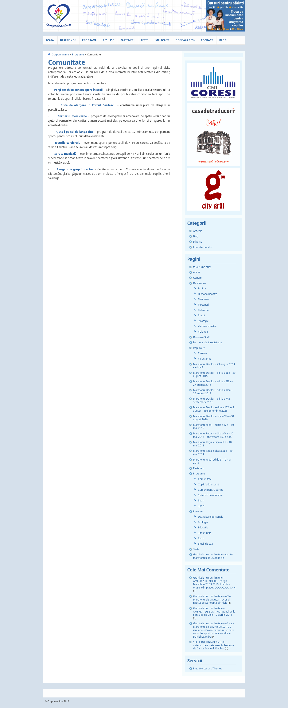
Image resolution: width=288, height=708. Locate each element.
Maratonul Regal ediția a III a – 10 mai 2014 (213, 452)
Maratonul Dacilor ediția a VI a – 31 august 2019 (213, 417)
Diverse (197, 241)
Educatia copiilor (203, 247)
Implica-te (162, 40)
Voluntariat (204, 358)
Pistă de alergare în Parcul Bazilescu (88, 105)
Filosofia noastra (207, 294)
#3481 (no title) (202, 267)
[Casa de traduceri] (213, 167)
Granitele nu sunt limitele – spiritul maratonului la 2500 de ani (213, 556)
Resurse (108, 40)
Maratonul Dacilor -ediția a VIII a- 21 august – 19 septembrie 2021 (214, 409)
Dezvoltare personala (210, 517)
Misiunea (203, 299)
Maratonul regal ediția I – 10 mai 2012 (212, 461)
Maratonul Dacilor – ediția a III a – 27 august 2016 (213, 383)
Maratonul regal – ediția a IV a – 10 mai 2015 (213, 426)
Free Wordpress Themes (207, 668)
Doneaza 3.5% (185, 40)
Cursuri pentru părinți (210, 490)
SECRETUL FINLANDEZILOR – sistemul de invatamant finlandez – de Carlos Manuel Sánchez (213, 645)
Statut (201, 315)
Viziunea (203, 331)
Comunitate (66, 62)
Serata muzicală (65, 154)
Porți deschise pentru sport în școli (78, 90)
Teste (144, 40)
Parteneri (127, 40)
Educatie (203, 527)
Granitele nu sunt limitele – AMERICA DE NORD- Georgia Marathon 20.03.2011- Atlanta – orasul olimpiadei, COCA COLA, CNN (214, 582)
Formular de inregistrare (207, 342)
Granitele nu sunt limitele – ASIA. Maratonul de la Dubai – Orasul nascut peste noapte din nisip (212, 599)
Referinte (203, 310)
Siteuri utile (204, 533)
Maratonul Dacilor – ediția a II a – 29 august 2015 (214, 374)
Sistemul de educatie (210, 495)
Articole (197, 231)
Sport (201, 500)
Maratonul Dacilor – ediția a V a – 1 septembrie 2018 (213, 400)
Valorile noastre (207, 326)
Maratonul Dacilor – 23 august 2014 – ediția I (214, 365)
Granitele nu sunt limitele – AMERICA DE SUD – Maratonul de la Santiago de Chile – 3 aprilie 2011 (214, 611)
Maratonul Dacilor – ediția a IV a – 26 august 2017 (213, 391)
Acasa (50, 40)
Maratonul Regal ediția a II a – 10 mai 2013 (212, 443)
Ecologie (203, 522)
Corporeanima (60, 54)
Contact (207, 40)
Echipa (202, 288)
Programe (89, 40)
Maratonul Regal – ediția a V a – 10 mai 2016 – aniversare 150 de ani (213, 435)
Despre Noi (68, 40)
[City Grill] (213, 212)
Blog (222, 40)
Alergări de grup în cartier (75, 169)
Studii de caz (205, 543)
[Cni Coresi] (213, 102)
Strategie (203, 321)
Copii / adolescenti (208, 484)
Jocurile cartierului (68, 143)
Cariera (202, 353)
